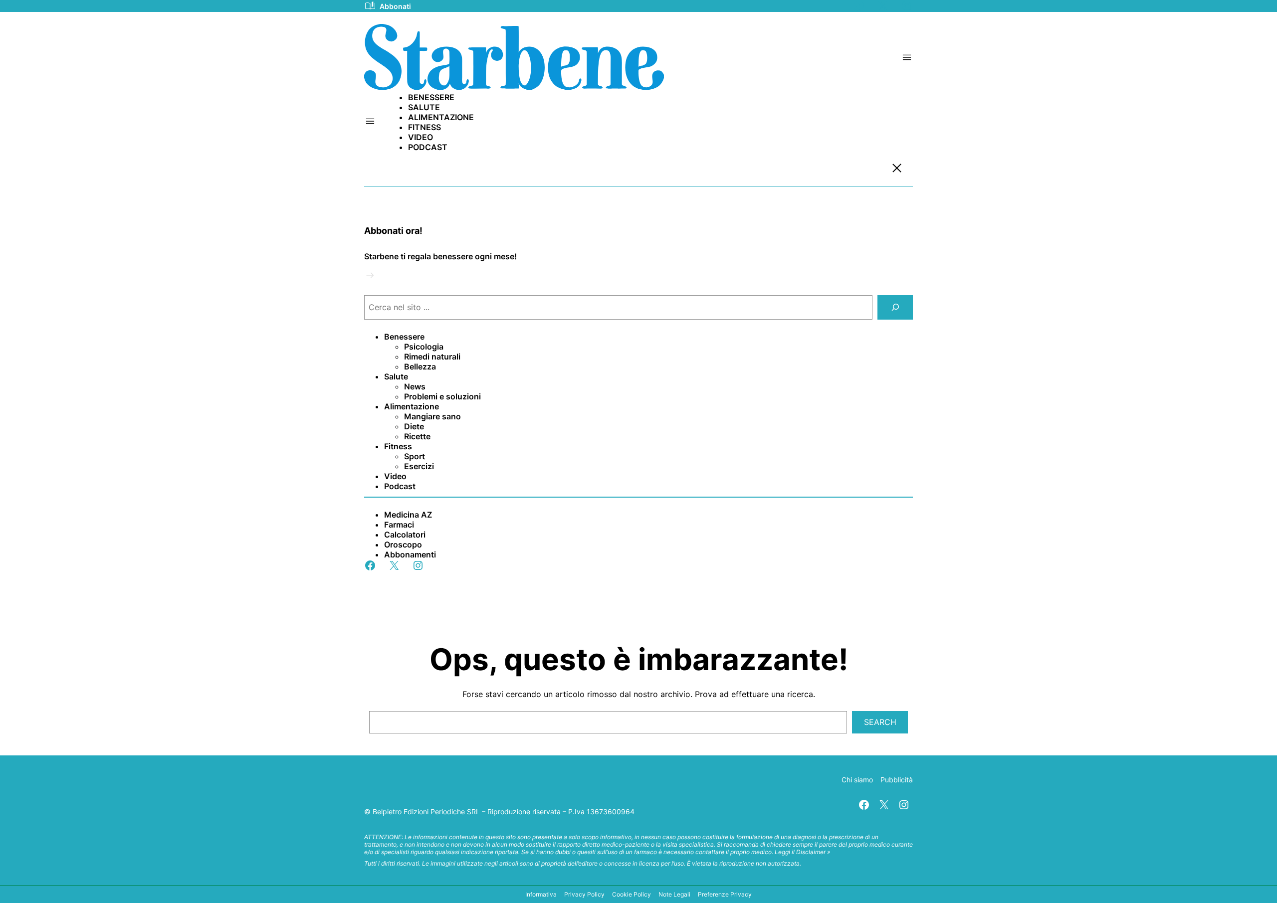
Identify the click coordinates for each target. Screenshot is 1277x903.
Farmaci (399, 525)
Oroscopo (403, 544)
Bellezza (420, 366)
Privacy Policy (584, 894)
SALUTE (424, 107)
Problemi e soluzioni (442, 396)
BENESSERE (431, 97)
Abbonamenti (410, 554)
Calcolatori (405, 535)
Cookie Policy (631, 894)
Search (880, 722)
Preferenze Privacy (725, 894)
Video (395, 476)
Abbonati (395, 6)
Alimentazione (411, 406)
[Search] (895, 307)
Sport (414, 456)
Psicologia (423, 347)
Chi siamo (857, 779)
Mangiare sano (432, 416)
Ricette (417, 436)
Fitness (398, 446)
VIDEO (420, 137)
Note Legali (674, 894)
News (415, 386)
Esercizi (419, 466)
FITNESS (424, 127)
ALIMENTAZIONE (441, 117)
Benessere (404, 337)
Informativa (541, 894)
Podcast (400, 486)
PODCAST (427, 147)
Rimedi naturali (432, 356)
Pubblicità (896, 779)
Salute (396, 376)
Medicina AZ (408, 515)
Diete (414, 426)
